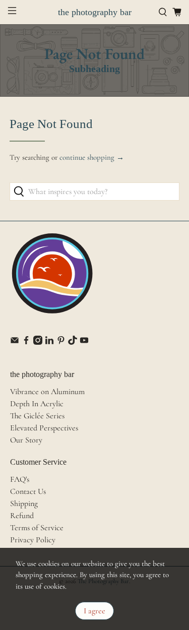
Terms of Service (37, 528)
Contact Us (28, 491)
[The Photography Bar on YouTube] (84, 342)
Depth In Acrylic (37, 404)
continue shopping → (91, 157)
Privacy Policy (32, 540)
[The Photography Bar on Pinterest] (61, 342)
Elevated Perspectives (44, 428)
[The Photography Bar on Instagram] (37, 342)
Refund (22, 516)
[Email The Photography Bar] (14, 342)
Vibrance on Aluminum (47, 392)
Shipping (24, 503)
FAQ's (19, 479)
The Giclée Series (37, 416)
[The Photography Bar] (52, 278)
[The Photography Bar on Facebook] (26, 342)
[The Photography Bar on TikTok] (72, 342)
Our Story (26, 440)
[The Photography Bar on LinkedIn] (49, 342)
